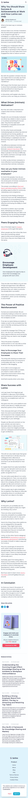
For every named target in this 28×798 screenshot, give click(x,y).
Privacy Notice (14, 777)
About (14, 767)
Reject (9, 793)
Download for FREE (11, 645)
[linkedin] (2, 607)
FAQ (14, 772)
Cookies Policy (14, 779)
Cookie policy (6, 789)
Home (14, 765)
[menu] (26, 2)
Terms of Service (14, 775)
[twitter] (5, 607)
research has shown (13, 149)
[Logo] (5, 2)
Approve (16, 793)
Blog (14, 770)
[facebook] (8, 607)
